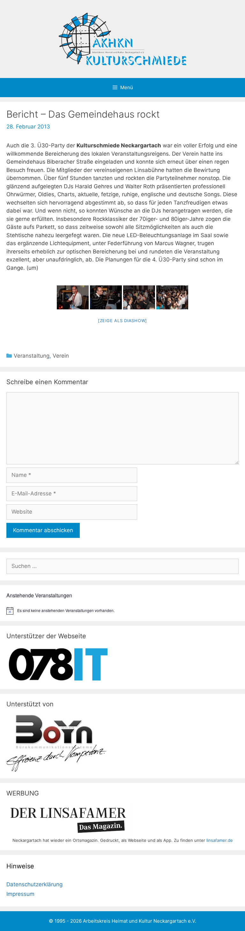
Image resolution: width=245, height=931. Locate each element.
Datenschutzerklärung (34, 884)
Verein (61, 356)
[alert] (122, 611)
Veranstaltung (31, 356)
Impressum (20, 894)
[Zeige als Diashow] (122, 320)
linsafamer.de (219, 840)
